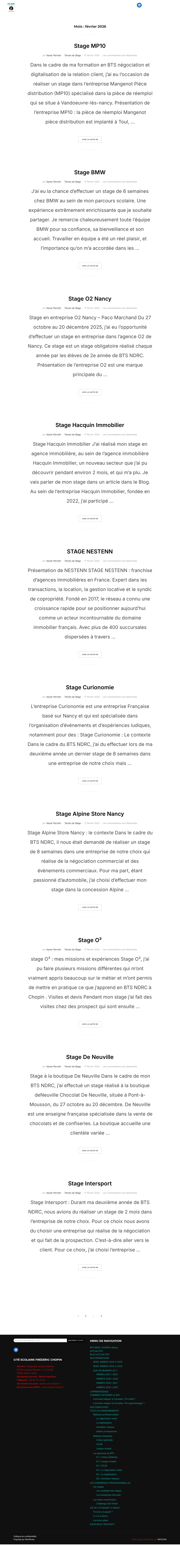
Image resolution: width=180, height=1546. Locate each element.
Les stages (98, 1486)
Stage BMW (90, 172)
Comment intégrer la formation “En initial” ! (114, 1399)
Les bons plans (100, 1520)
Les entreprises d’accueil (108, 1495)
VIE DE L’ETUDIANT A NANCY (105, 1507)
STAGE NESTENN (90, 551)
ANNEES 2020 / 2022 (107, 1378)
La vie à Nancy (100, 1516)
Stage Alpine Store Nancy (90, 813)
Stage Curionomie (90, 687)
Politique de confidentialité (25, 1536)
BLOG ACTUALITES (99, 1354)
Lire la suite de (92, 139)
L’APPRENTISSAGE (99, 1391)
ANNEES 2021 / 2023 (107, 1374)
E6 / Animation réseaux (107, 1478)
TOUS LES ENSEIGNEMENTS (104, 1410)
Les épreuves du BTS (103, 1453)
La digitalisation (104, 1422)
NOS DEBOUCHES (99, 1407)
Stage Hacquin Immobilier (89, 425)
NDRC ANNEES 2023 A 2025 (107, 1362)
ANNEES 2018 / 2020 (107, 1387)
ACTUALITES (96, 1351)
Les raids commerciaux (104, 1499)
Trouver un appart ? (103, 1511)
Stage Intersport (90, 1183)
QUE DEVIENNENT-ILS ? (105, 1370)
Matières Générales (102, 1436)
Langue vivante (103, 1448)
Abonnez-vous (76, 1340)
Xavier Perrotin (53, 55)
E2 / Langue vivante (106, 1461)
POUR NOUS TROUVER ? (102, 1524)
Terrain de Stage (72, 55)
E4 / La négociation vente (109, 1470)
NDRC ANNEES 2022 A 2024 (107, 1366)
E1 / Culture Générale (106, 1457)
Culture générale (104, 1440)
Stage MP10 (90, 45)
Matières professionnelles (105, 1414)
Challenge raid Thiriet (107, 1503)
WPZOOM (162, 1539)
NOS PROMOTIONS (99, 1358)
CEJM (99, 1444)
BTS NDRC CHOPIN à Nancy (104, 1347)
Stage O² (90, 940)
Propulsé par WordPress (24, 1539)
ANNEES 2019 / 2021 (106, 1383)
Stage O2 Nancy (89, 298)
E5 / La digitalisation (106, 1474)
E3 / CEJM (101, 1465)
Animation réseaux (105, 1427)
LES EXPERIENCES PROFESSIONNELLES (110, 1483)
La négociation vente (106, 1418)
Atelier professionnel (106, 1431)
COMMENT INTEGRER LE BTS (105, 1395)
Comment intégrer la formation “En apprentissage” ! (119, 1403)
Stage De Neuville (90, 1057)
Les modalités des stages (108, 1490)
